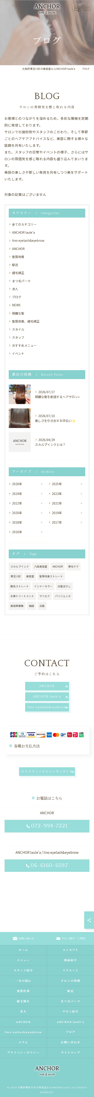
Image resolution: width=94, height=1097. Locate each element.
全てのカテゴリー (24, 224)
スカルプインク (19, 566)
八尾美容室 (40, 566)
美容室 (30, 576)
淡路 (42, 606)
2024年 (17, 493)
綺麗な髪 (18, 313)
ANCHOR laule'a (23, 232)
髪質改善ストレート (51, 576)
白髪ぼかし (64, 586)
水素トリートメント (22, 596)
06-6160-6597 (49, 865)
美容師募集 (17, 606)
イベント (18, 353)
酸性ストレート (19, 586)
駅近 (15, 265)
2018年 (17, 522)
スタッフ (18, 337)
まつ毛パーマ (21, 281)
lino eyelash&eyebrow (28, 240)
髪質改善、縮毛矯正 (26, 321)
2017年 (57, 522)
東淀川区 (15, 576)
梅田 (31, 606)
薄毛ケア (73, 566)
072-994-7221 (49, 826)
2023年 (57, 493)
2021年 (57, 503)
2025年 (57, 484)
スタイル (18, 329)
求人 (15, 289)
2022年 (17, 503)
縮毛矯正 (18, 273)
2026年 (17, 484)
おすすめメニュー (24, 345)
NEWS (16, 305)
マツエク (44, 596)
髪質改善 (18, 257)
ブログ (16, 297)
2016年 (17, 532)
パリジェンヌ (63, 596)
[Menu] (87, 8)
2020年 (17, 513)
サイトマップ (70, 1052)
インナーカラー (43, 586)
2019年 (57, 513)
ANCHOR (18, 248)
